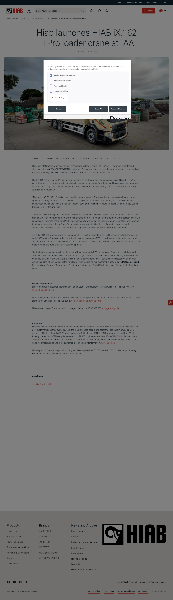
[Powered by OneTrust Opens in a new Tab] (119, 117)
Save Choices (57, 109)
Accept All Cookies (118, 109)
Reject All (98, 109)
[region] (87, 89)
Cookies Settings (58, 98)
